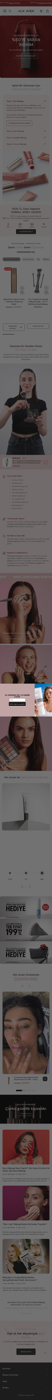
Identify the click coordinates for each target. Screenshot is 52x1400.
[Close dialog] (51, 685)
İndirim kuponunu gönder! (17, 704)
